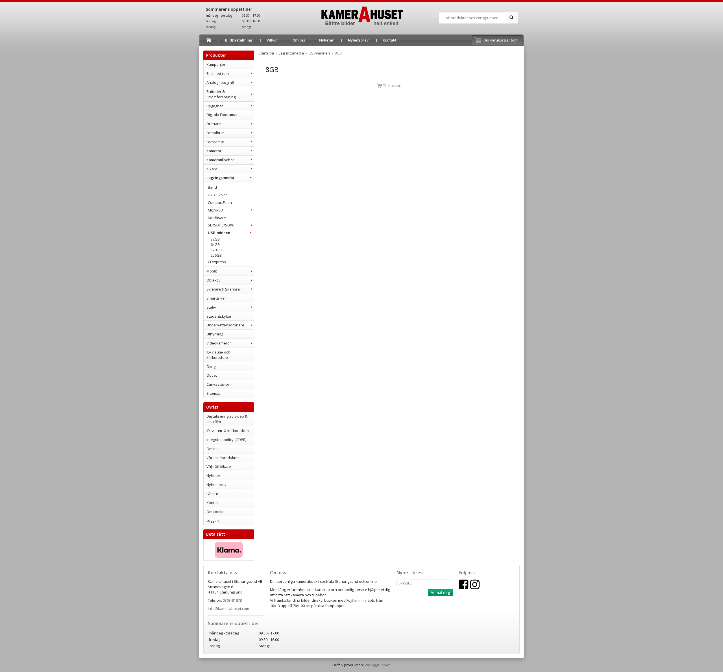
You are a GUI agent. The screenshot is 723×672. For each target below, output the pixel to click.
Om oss (298, 40)
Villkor (272, 40)
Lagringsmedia (220, 177)
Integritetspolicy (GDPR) (226, 439)
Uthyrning (214, 334)
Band (212, 187)
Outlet (211, 375)
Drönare (213, 123)
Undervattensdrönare (225, 325)
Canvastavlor (217, 384)
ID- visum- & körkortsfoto (227, 430)
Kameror (213, 150)
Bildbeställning (238, 40)
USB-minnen (219, 232)
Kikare (211, 168)
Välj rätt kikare (218, 466)
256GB (216, 255)
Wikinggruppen (378, 664)
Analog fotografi (220, 82)
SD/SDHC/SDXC (221, 225)
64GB (215, 244)
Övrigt (211, 366)
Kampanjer (215, 64)
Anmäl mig (440, 592)
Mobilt (211, 271)
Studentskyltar (219, 316)
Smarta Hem (217, 298)
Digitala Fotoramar (222, 114)
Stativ (211, 307)
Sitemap (213, 393)
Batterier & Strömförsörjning (221, 94)
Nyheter (326, 40)
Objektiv (213, 280)
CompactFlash (220, 202)
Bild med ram (217, 73)
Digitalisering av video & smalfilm (226, 419)
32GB (215, 239)
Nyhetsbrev (358, 40)
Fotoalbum (215, 132)
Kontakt (390, 40)
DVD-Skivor (217, 194)
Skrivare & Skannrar (223, 289)
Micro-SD (215, 210)
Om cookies (216, 511)
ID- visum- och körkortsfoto (218, 355)
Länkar (212, 493)
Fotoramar (215, 141)
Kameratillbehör (220, 159)
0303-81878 (232, 600)
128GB (216, 249)
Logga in (213, 520)
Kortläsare (217, 217)
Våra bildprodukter (222, 457)
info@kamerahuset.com (228, 608)
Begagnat (214, 105)
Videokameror (218, 343)
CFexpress (217, 261)
